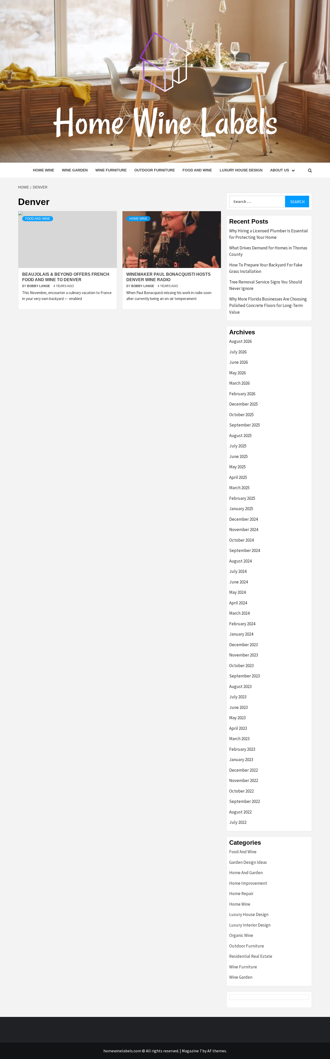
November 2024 (243, 529)
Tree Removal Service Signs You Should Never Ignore (265, 285)
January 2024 (241, 634)
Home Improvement (248, 883)
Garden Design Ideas (248, 862)
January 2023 (241, 759)
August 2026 (240, 341)
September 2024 (244, 550)
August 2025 (240, 435)
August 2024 (240, 561)
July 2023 (237, 697)
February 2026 (242, 394)
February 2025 (242, 498)
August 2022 (240, 812)
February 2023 (242, 749)
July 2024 (237, 571)
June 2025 (238, 456)
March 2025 (239, 488)
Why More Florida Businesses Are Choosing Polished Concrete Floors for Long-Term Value (268, 305)
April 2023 (238, 728)
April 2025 (238, 477)
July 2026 (237, 352)
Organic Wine (241, 935)
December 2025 (243, 404)
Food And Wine (197, 170)
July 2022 (237, 822)
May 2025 (237, 467)
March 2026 (239, 383)
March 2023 (239, 738)
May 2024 (237, 592)
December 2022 (243, 770)
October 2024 (241, 540)
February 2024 (242, 624)
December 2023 (243, 644)
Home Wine (43, 170)
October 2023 (241, 665)
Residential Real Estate (250, 956)
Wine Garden (75, 170)
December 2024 (243, 519)
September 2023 (244, 676)
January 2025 (241, 508)
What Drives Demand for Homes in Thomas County (268, 251)
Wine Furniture (111, 170)
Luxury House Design (241, 170)
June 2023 (238, 707)
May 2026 (237, 373)
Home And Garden (246, 872)
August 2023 (240, 686)
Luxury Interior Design (249, 925)
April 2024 (238, 603)
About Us (279, 170)
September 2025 (244, 425)
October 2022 (241, 791)
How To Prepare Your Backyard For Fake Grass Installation (265, 268)
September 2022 (244, 801)
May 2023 (237, 718)
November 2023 (243, 655)
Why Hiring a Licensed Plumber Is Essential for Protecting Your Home (268, 234)
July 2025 (237, 446)
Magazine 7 (192, 1050)
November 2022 (243, 780)
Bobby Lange (39, 286)
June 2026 (238, 362)
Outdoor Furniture (154, 170)
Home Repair (241, 893)
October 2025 (241, 414)
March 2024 (239, 613)
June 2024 (238, 582)
